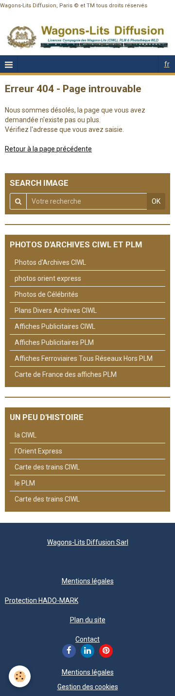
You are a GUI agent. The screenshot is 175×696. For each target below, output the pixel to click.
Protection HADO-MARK (41, 600)
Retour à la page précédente (48, 149)
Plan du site (87, 620)
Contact (87, 639)
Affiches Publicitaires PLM (54, 342)
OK (156, 201)
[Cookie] (20, 676)
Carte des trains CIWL (47, 467)
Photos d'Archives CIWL (50, 262)
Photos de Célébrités (46, 294)
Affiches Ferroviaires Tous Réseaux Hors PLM (84, 358)
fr (167, 64)
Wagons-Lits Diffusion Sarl (87, 542)
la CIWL (25, 435)
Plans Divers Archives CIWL (56, 310)
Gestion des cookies (87, 687)
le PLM (25, 483)
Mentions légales (88, 581)
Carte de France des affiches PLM (66, 374)
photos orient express (48, 278)
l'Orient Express (38, 451)
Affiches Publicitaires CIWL (55, 326)
